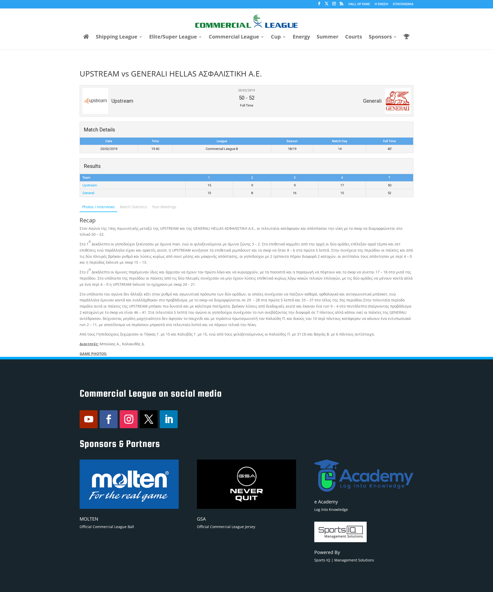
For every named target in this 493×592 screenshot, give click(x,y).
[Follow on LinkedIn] (169, 419)
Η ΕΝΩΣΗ (381, 4)
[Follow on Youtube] (89, 419)
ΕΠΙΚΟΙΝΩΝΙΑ (403, 4)
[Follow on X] (149, 419)
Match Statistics (133, 206)
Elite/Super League (173, 37)
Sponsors (380, 37)
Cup (276, 37)
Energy (301, 37)
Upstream (89, 185)
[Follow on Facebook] (109, 419)
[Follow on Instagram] (129, 419)
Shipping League (116, 37)
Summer (327, 37)
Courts (353, 37)
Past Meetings (164, 206)
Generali (88, 193)
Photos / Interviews (98, 206)
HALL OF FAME (359, 4)
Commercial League (234, 37)
